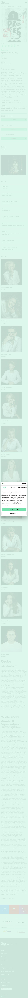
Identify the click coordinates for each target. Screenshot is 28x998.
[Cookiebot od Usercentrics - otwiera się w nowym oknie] (21, 484)
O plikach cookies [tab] (22, 487)
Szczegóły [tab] (13, 487)
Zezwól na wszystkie (14, 509)
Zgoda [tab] (4, 487)
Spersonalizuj (13, 513)
